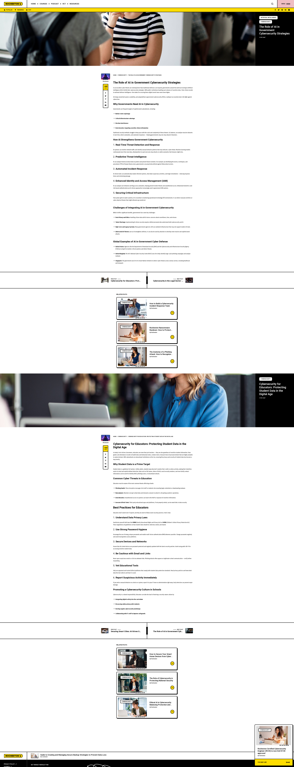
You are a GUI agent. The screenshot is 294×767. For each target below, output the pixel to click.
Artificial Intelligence (268, 18)
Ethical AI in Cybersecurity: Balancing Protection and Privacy (161, 704)
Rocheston (105, 81)
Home (114, 75)
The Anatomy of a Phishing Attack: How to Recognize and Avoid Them (161, 354)
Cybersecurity (266, 22)
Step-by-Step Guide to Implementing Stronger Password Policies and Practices (73, 755)
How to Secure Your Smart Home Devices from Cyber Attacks (161, 656)
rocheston (45, 757)
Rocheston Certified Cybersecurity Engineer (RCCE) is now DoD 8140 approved (272, 751)
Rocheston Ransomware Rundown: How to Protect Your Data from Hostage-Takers (160, 331)
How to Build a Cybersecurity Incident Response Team (161, 304)
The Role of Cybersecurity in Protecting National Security (161, 679)
